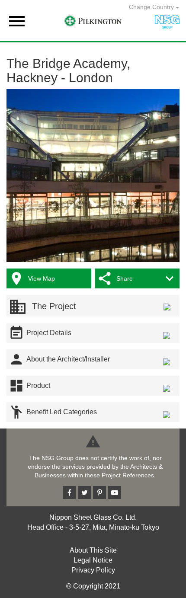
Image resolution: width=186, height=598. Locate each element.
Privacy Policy (93, 570)
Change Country (152, 6)
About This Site (93, 550)
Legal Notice (93, 560)
